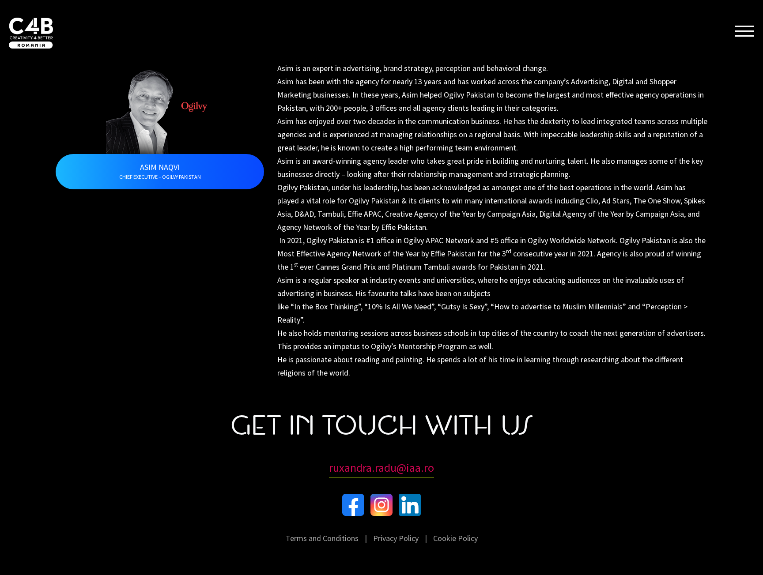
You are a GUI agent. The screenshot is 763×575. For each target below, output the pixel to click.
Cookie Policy (455, 538)
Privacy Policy (396, 538)
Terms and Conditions (322, 538)
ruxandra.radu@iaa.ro (381, 467)
